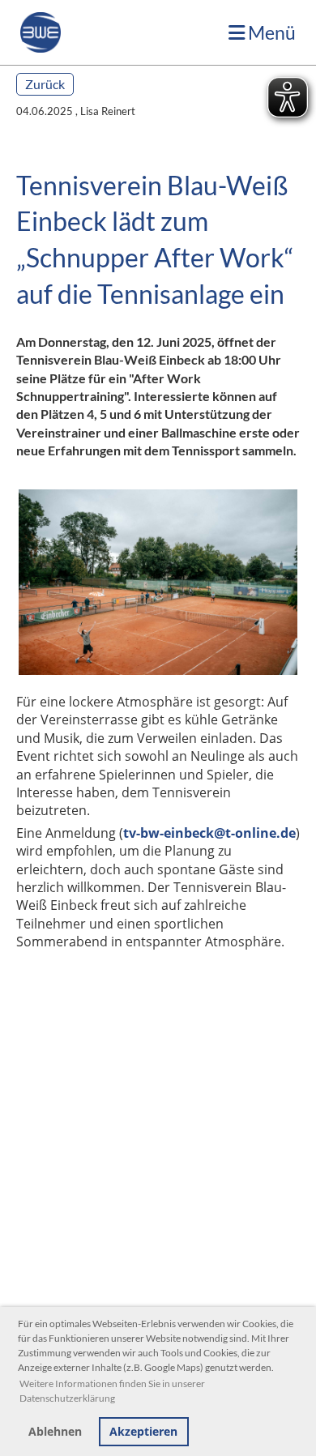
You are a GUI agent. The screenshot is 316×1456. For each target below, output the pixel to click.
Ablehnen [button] (55, 1431)
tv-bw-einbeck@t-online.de (209, 833)
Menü (270, 32)
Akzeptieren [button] (143, 1431)
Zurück (45, 84)
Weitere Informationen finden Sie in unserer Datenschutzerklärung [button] (112, 1390)
